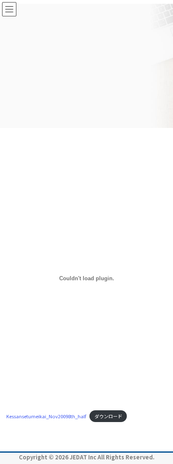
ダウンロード (108, 416)
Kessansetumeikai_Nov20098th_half (46, 416)
